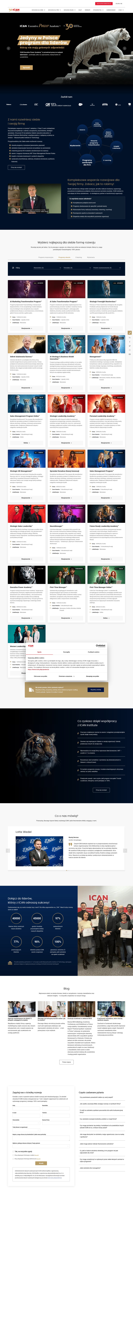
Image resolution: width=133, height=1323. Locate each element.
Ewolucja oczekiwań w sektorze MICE (80, 1018)
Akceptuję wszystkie (92, 676)
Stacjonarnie (25, 328)
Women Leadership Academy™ (22, 646)
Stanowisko (16, 1120)
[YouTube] (130, 354)
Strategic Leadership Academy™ (63, 416)
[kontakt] (130, 332)
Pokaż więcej (66, 1062)
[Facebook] (129, 341)
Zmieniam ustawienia (65, 676)
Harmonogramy (110, 10)
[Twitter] (130, 345)
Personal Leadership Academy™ (102, 416)
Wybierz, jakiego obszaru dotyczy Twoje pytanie (26, 1143)
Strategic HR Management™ (21, 471)
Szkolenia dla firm (53, 10)
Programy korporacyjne (45, 257)
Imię (14, 1105)
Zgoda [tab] (39, 652)
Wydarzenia (91, 257)
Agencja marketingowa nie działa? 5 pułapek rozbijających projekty (19, 1019)
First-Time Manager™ (58, 587)
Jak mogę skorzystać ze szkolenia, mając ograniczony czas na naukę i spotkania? (102, 1136)
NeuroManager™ (56, 526)
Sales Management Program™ (102, 471)
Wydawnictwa (97, 10)
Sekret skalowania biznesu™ (21, 357)
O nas (120, 10)
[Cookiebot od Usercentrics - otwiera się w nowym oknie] (97, 646)
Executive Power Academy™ (21, 587)
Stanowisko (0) (39, 268)
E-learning (79, 257)
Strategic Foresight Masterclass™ (103, 301)
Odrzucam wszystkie (40, 676)
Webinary (87, 10)
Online (26, 443)
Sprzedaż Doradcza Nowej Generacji (64, 471)
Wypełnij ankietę (96, 690)
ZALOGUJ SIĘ (119, 3)
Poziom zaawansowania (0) (102, 268)
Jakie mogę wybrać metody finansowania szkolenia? (97, 1144)
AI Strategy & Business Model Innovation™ (62, 358)
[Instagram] (130, 350)
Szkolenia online (69, 10)
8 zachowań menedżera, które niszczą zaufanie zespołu (109, 1019)
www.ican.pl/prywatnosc (55, 1178)
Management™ (96, 357)
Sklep (80, 10)
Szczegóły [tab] (66, 652)
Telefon (44, 1113)
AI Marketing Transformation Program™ (26, 301)
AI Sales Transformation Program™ (64, 301)
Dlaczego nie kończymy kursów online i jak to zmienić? (51, 1019)
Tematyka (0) (68, 268)
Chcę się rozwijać (16, 167)
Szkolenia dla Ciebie (37, 10)
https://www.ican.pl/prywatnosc (38, 669)
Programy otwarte (64, 257)
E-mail (14, 1113)
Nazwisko (45, 1105)
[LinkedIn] (130, 337)
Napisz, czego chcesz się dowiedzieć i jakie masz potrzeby (29, 1134)
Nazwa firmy (45, 1120)
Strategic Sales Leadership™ (21, 526)
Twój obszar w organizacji (20, 1127)
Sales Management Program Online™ (25, 416)
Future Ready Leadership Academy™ (104, 526)
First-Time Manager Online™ (101, 587)
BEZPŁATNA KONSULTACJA (104, 3)
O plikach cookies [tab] (93, 652)
